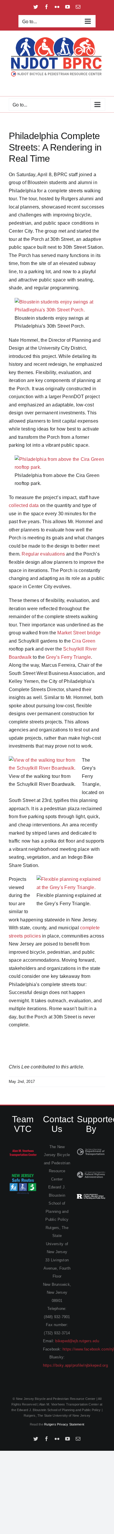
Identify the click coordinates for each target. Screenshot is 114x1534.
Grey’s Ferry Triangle (68, 657)
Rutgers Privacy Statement (64, 1424)
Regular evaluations (43, 553)
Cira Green (83, 640)
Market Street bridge (79, 632)
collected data (24, 505)
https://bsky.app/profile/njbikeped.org (75, 1365)
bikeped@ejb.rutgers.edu (77, 1341)
